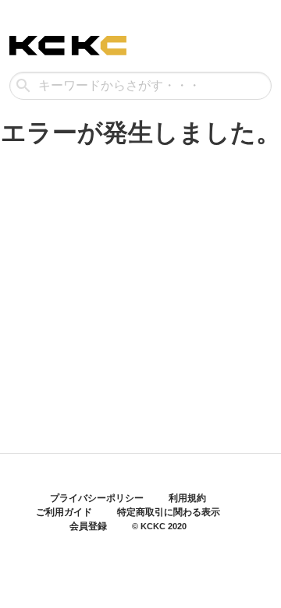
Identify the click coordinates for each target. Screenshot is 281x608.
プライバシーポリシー (97, 498)
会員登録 (88, 526)
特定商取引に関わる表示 (168, 512)
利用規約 (187, 498)
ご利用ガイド (64, 512)
